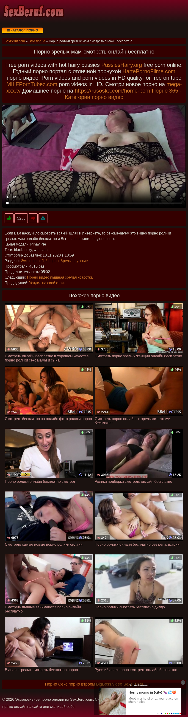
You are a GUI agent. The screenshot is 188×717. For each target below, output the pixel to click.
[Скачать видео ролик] (43, 218)
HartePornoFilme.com (148, 71)
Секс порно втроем (76, 684)
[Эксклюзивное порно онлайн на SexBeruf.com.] (33, 11)
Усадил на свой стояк (47, 283)
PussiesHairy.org (121, 65)
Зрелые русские (74, 261)
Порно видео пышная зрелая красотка (60, 277)
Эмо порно (30, 261)
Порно (51, 684)
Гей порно (50, 261)
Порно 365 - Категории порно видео (123, 94)
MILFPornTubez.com (31, 84)
